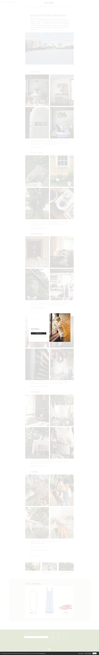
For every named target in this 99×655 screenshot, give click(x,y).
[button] (68, 340)
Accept (94, 653)
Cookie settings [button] (80, 653)
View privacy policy (42, 653)
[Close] (97, 653)
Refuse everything (88, 653)
